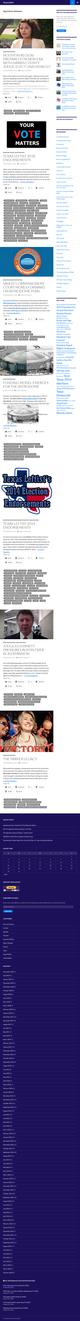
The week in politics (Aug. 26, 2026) (14, 1297)
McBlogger (60, 221)
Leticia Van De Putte (19, 585)
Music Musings (8, 943)
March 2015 (7, 1130)
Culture (5, 928)
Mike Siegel (18, 225)
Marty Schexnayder (11, 223)
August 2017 (7, 1024)
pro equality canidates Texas (36, 590)
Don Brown (42, 573)
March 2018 (7, 1005)
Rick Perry (59, 376)
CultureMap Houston (63, 167)
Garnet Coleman (33, 210)
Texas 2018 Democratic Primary (65, 386)
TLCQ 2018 (69, 405)
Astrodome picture (27, 446)
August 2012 (7, 1246)
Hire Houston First (33, 804)
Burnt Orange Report (63, 159)
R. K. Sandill (8, 228)
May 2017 (6, 1032)
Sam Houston (44, 595)
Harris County (29, 694)
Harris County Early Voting (24, 213)
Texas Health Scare (11, 704)
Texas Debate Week (68, 64)
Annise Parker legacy (29, 799)
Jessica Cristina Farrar (25, 580)
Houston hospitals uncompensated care (17, 699)
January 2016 (7, 1092)
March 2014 (7, 1175)
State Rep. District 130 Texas (13, 233)
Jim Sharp (8, 583)
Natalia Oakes (9, 590)
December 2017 (8, 1017)
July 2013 (6, 1205)
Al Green (43, 200)
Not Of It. (59, 234)
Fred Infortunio (42, 208)
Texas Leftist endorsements (13, 600)
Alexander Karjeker (11, 203)
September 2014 (8, 1152)
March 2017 (7, 1039)
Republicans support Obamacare (29, 701)
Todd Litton (23, 240)
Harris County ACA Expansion (14, 696)
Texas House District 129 (24, 235)
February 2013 (8, 1224)
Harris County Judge (33, 110)
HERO (68, 327)
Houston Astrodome (37, 337)
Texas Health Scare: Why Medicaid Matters (69, 78)
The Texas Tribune (62, 276)
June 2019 (6, 975)
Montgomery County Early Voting (36, 225)
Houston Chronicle (11, 339)
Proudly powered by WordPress (12, 1318)
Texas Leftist (8, 2)
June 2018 (6, 998)
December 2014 (8, 1141)
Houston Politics (9, 51)
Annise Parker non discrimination (30, 802)
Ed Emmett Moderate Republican (24, 575)
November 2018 (8, 987)
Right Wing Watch (62, 242)
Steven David (29, 233)
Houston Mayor (10, 807)
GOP (67, 325)
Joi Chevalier (9, 218)
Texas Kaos (60, 257)
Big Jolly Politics (61, 152)
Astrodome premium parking (14, 334)
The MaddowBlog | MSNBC (65, 272)
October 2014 (7, 1148)
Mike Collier (8, 225)
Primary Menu (77, 2)
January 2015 (7, 1137)
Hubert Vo (8, 578)
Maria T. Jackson (37, 220)
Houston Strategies (62, 210)
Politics (25, 520)
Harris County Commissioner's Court (16, 337)
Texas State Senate (10, 240)
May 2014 (6, 1167)
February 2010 (8, 1272)
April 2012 (6, 1261)
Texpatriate (60, 265)
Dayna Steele (43, 205)
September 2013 (8, 1197)
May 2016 (6, 1077)
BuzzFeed (59, 163)
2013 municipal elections (12, 799)
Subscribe (61, 31)
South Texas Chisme (62, 249)
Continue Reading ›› (25, 91)
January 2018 (7, 1013)
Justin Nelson (20, 218)
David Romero (31, 205)
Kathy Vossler (39, 583)
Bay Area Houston (62, 148)
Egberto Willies (19, 110)
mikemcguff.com (61, 231)
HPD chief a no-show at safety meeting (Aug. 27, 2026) (20, 1291)
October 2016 (7, 1058)
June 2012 (6, 1254)
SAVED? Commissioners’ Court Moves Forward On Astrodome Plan (24, 287)
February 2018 (8, 1009)
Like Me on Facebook (64, 119)
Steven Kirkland (41, 233)
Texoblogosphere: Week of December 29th (68, 85)
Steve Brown (9, 598)
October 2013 (7, 1193)
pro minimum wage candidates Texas (16, 595)
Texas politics (62, 400)
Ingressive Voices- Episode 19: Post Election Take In (19, 825)
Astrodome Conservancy (31, 444)
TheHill (58, 287)
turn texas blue (63, 408)
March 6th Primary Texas (62, 365)
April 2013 (6, 1216)
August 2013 (7, 1201)
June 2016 (6, 1073)
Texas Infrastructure (62, 398)
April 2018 (6, 1002)
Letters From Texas (62, 214)
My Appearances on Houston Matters (20, 1281)
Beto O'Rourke (35, 203)
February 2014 (8, 1178)
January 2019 (7, 979)
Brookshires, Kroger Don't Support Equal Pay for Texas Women (69, 46)
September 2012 (8, 1242)
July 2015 (6, 1115)
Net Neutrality (72, 368)
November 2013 (8, 1190)
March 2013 (7, 1220)
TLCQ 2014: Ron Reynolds (67, 53)
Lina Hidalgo (9, 113)
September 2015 (8, 1107)
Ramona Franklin (20, 228)
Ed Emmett (8, 110)
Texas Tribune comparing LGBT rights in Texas (32, 807)
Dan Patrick (61, 323)
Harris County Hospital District (36, 696)
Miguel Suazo (37, 223)
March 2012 (7, 1265)
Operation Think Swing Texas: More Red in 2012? (69, 100)
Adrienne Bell (34, 200)
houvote (70, 357)
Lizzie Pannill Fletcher (12, 220)
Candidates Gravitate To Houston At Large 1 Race (69, 108)
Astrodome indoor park (22, 331)
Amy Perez (23, 570)
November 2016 (8, 1054)
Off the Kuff (60, 238)
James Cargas (18, 578)
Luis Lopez (31, 585)
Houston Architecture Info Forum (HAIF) (65, 186)
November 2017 (8, 1021)
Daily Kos (59, 171)
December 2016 (8, 1051)
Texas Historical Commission (14, 459)
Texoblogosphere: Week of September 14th (68, 72)
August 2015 (7, 1111)
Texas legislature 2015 (26, 704)
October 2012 (7, 1239)
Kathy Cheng (31, 218)
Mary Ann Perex (42, 585)
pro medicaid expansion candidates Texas (18, 593)
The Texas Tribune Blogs (64, 280)
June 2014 (6, 1163)
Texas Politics (19, 152)
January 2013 (7, 1227)
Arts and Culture (8, 924)
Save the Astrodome (32, 456)
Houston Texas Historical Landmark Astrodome (20, 454)
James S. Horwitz (41, 213)
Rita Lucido (34, 595)
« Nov (5, 874)
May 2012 (6, 1257)
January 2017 (7, 1047)
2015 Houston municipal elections (66, 308)
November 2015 (8, 1099)
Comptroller (9, 573)
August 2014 (7, 1156)
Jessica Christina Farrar (25, 215)
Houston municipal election (65, 351)
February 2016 (8, 1088)
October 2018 (7, 990)
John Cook (17, 583)
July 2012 (6, 1250)
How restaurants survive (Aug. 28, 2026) (16, 1285)
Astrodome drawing (11, 446)
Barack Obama (61, 316)
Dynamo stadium (10, 804)
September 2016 (8, 1062)
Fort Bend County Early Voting (24, 208)
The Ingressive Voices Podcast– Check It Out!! (18, 833)
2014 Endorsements (11, 570)
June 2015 (6, 1118)
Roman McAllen (10, 230)
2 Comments (23, 164)
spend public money (30, 398)
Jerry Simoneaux (10, 215)
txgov (36, 600)
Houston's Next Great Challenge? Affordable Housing (69, 93)
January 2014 (7, 1182)
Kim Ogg (7, 585)
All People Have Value (63, 140)
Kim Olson (41, 218)
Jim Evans (38, 580)
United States (7, 958)
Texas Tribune (72, 400)
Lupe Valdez (25, 220)
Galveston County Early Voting (15, 210)
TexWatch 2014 (61, 405)
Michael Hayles (22, 588)
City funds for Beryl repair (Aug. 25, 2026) (16, 1302)
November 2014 (8, 1145)
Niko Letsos (20, 590)
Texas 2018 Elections (22, 113)
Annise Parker (64, 313)
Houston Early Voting (62, 342)
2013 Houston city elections (66, 304)
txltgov (7, 603)
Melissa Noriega (10, 588)
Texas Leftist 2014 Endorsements (19, 525)
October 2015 (7, 1103)
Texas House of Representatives (14, 238)
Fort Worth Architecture (64, 178)
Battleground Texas (62, 318)
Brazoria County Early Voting (14, 205)
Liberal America (61, 218)
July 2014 (6, 1160)
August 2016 (7, 1066)
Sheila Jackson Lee (23, 230)
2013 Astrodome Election (13, 444)
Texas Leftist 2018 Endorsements (19, 158)
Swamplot (59, 253)
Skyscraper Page (61, 246)
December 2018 (8, 983)
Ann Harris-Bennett (35, 570)
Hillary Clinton (60, 329)
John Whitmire (40, 215)
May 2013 (6, 1212)
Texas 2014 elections (35, 598)
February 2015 (8, 1133)
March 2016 (7, 1084)
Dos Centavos (60, 174)
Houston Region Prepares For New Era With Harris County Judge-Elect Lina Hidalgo (26, 61)
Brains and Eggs (61, 155)
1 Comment (24, 763)
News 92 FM (36, 699)
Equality (5, 932)
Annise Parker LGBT (11, 802)
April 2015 (6, 1126)
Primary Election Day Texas (63, 373)
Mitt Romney (61, 368)
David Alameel (20, 573)
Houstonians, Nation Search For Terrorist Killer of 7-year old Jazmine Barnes (28, 840)
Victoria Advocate (60, 410)
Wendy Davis (17, 603)
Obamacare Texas (10, 701)
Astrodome (8, 331)
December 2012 (8, 1231)
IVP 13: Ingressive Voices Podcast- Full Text (17, 829)
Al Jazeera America (62, 137)
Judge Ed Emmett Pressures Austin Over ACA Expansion (23, 650)
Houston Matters (62, 202)
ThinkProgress (61, 291)
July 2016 (6, 1069)
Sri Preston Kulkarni (38, 230)
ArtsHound (60, 144)
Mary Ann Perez (25, 223)
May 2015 (6, 1122)
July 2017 (6, 1028)
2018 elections (9, 200)
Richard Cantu (33, 228)
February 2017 (8, 1043)
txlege (43, 600)
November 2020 (8, 972)
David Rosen (32, 573)
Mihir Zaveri (24, 339)
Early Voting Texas (61, 325)
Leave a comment (26, 70)
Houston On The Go (62, 206)
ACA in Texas (8, 694)
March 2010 (7, 1269)
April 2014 (6, 1171)
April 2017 (6, 1036)
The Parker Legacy (20, 759)
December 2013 (8, 1186)
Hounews (68, 329)
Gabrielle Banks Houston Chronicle (16, 449)
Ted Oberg (33, 339)
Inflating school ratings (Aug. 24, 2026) (15, 1308)
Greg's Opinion (61, 182)
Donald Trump (69, 323)
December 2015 (8, 1096)
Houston (6, 152)
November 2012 (8, 1235)
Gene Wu (39, 575)
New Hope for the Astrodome (14, 456)
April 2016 (6, 1081)
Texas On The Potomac (63, 261)
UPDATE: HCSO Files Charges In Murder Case (18, 836)
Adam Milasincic (22, 200)
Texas (12, 152)
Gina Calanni (9, 213)
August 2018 (7, 994)
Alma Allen (24, 203)
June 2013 (6, 1209)
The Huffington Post (62, 268)
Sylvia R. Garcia (9, 235)
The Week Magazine (62, 283)
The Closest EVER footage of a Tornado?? (69, 59)
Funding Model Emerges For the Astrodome (25, 385)
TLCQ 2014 (28, 600)
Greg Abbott (61, 327)
